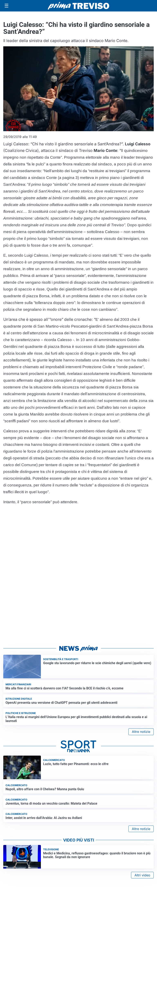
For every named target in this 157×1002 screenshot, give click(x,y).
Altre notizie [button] (141, 732)
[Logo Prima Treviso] (78, 6)
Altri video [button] (142, 875)
